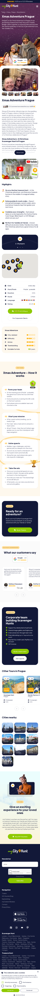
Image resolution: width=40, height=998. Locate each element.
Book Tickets (21, 530)
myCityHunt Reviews (8, 902)
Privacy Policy (20, 876)
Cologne (4, 950)
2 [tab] (20, 247)
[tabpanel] (20, 241)
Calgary (33, 948)
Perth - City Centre (7, 944)
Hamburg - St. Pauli (26, 944)
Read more (19, 978)
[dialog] (20, 984)
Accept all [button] (10, 990)
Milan (33, 946)
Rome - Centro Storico (20, 940)
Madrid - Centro (7, 940)
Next (23, 595)
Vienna (17, 944)
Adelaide (4, 948)
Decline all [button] (29, 990)
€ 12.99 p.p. (21, 311)
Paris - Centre (31, 942)
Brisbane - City (21, 942)
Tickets (4, 893)
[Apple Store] (20, 914)
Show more (20, 152)
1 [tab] (17, 247)
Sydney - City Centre (28, 936)
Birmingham (26, 948)
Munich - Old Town (14, 948)
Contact (4, 904)
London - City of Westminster (11, 936)
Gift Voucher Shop (7, 896)
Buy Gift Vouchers (21, 836)
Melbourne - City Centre (9, 938)
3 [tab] (22, 247)
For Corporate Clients (20, 318)
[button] (20, 995)
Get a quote (20, 658)
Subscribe (20, 881)
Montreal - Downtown (9, 946)
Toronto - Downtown (8, 942)
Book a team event (20, 651)
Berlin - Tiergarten (23, 938)
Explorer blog (6, 899)
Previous (17, 595)
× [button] (38, 972)
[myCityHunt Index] (12, 6)
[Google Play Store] (20, 920)
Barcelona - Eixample (23, 946)
